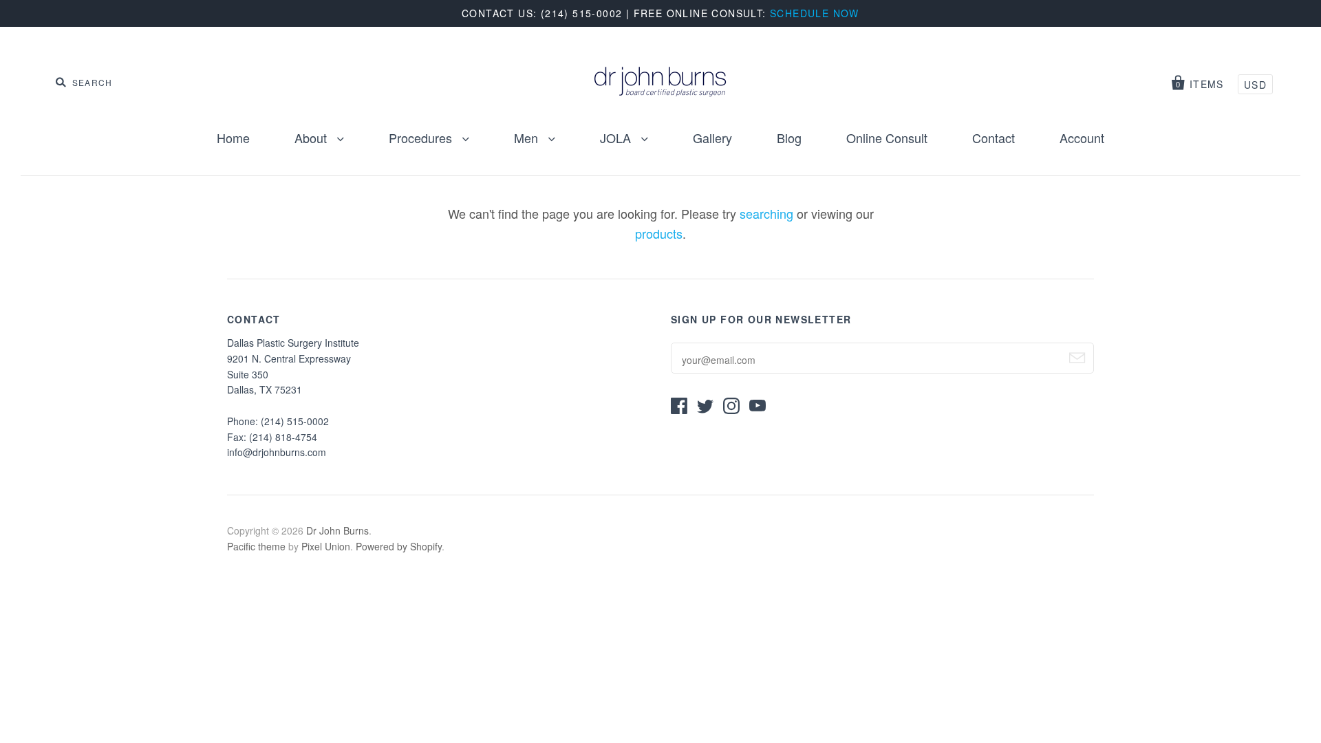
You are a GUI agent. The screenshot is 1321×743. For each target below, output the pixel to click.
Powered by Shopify (399, 546)
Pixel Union (325, 546)
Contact (993, 138)
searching (766, 213)
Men (527, 138)
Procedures (422, 138)
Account (1082, 138)
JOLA (617, 138)
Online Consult (886, 138)
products (659, 233)
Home (233, 138)
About (312, 138)
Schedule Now (814, 13)
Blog (789, 138)
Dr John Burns (337, 530)
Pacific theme (256, 546)
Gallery (712, 138)
